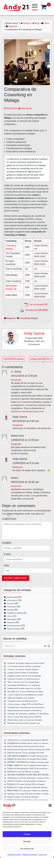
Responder (16, 380)
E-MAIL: (7, 554)
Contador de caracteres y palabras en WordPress (28, 714)
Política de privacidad (29, 855)
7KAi (9, 740)
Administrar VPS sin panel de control (29, 746)
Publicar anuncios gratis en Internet (30, 781)
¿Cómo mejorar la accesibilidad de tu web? (25, 695)
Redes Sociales (13, 629)
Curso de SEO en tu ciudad (28, 772)
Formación (11, 607)
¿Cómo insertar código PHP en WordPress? (25, 704)
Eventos (10, 603)
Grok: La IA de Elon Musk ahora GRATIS (24, 717)
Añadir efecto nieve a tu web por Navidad (24, 720)
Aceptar (27, 834)
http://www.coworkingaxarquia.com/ (27, 411)
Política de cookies (14, 855)
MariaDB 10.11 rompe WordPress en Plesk (25, 692)
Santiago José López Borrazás (20, 794)
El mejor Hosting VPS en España (30, 784)
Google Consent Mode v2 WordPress (22, 673)
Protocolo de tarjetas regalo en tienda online (25, 663)
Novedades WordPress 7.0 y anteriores (23, 685)
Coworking (25, 318)
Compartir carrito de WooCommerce (22, 701)
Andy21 (26, 23)
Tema (46, 23)
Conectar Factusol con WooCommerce (23, 679)
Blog (37, 23)
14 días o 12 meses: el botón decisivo (23, 669)
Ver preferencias (27, 848)
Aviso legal (43, 855)
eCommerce (12, 600)
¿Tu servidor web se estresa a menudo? (24, 666)
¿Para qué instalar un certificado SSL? (38, 791)
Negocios (12, 26)
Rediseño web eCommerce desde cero (23, 723)
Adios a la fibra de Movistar (27, 797)
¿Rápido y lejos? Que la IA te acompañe (24, 676)
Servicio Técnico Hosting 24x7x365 (35, 749)
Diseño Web (12, 597)
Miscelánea (12, 619)
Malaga (34, 318)
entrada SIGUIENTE (40, 359)
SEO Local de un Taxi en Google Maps (23, 682)
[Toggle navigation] (35, 7)
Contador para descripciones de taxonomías (25, 707)
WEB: (6, 565)
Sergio (10, 797)
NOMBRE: (7, 543)
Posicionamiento (14, 626)
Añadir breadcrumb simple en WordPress (24, 710)
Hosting (10, 610)
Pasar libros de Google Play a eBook (32, 759)
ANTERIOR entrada (13, 359)
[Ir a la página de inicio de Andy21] (9, 805)
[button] (50, 805)
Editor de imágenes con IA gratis (20, 698)
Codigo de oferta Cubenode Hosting (32, 787)
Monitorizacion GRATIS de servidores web (34, 768)
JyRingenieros (13, 778)
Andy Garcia (26, 108)
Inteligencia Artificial (15, 613)
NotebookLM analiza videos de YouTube (24, 688)
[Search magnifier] (49, 646)
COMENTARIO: (9, 519)
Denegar (27, 841)
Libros (9, 616)
